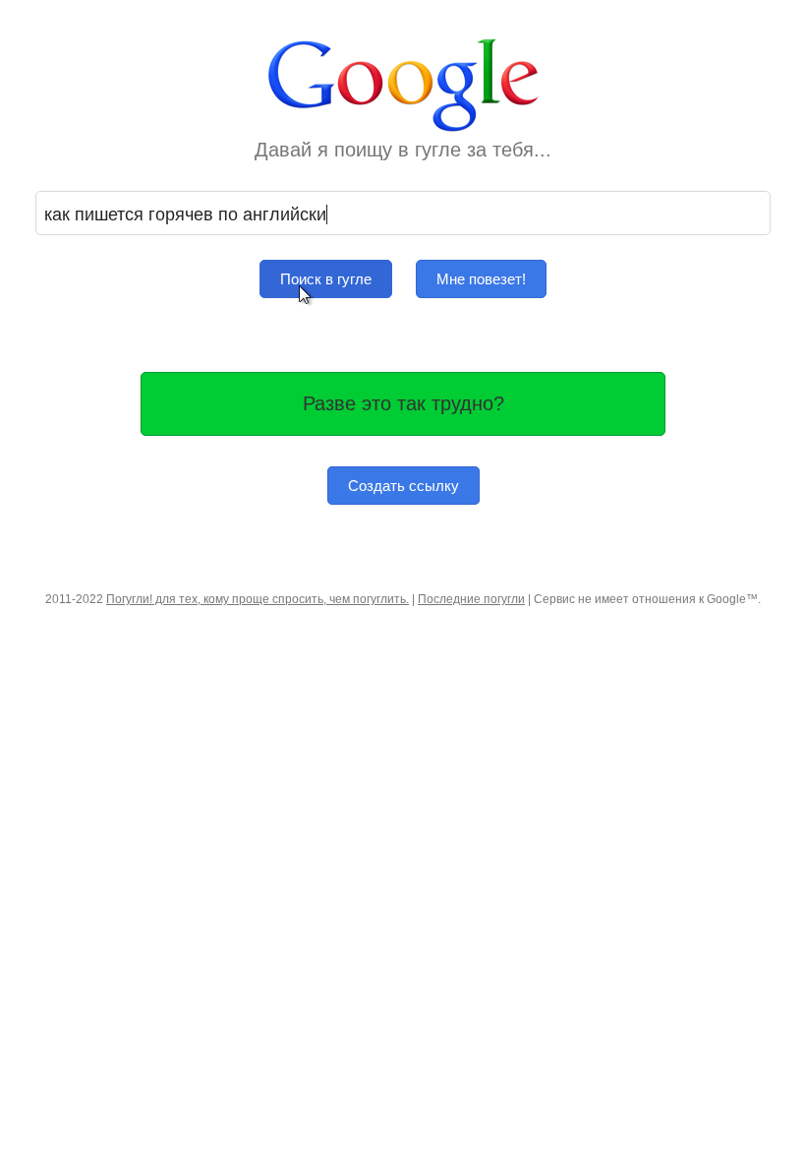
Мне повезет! (481, 279)
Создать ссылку (403, 485)
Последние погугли (471, 599)
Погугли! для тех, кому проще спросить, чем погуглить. (257, 599)
